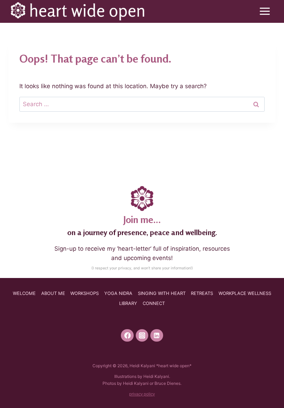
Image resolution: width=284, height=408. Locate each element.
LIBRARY (128, 303)
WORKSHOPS (84, 293)
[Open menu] (266, 11)
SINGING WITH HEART (162, 293)
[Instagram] (142, 335)
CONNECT (154, 303)
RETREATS (202, 293)
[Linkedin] (156, 335)
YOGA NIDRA (118, 293)
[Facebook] (127, 335)
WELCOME (24, 293)
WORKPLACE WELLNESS (245, 293)
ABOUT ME (53, 293)
